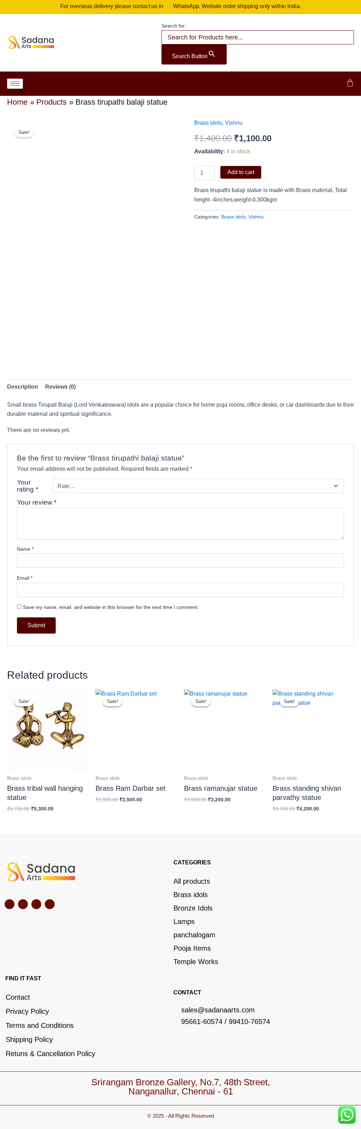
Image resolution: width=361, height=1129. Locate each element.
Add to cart (240, 172)
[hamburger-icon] (15, 84)
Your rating (27, 486)
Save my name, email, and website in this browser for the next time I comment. (111, 607)
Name (25, 549)
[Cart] (350, 83)
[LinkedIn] (36, 904)
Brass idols (208, 123)
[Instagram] (49, 904)
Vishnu (234, 123)
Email (24, 578)
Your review (36, 502)
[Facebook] (9, 904)
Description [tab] (22, 387)
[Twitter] (23, 904)
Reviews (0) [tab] (60, 387)
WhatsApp (186, 6)
